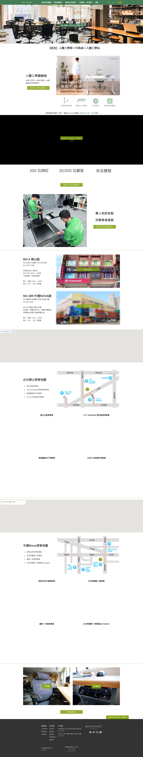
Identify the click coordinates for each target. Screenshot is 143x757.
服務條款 (51, 739)
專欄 (96, 2)
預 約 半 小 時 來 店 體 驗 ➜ (38, 88)
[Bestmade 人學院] (27, 2)
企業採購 (81, 2)
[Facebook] (94, 732)
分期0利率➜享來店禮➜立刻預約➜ (117, 717)
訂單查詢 (51, 728)
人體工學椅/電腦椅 (46, 2)
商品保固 (51, 734)
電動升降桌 (44, 731)
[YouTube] (90, 732)
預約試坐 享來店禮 (70, 2)
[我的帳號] (113, 2)
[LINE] (100, 732)
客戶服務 (89, 2)
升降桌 (93, 113)
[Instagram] (97, 732)
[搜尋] (108, 2)
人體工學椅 (86, 113)
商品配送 (51, 731)
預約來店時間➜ (71, 712)
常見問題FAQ (52, 737)
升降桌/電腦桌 (57, 2)
